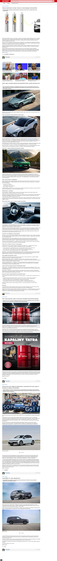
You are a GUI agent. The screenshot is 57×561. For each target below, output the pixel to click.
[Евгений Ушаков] (3, 57)
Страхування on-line (15, 3)
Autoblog (6, 52)
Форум (4, 3)
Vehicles (6, 384)
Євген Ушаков (8, 380)
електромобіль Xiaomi (30, 139)
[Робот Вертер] (3, 294)
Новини (8, 3)
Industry (6, 296)
